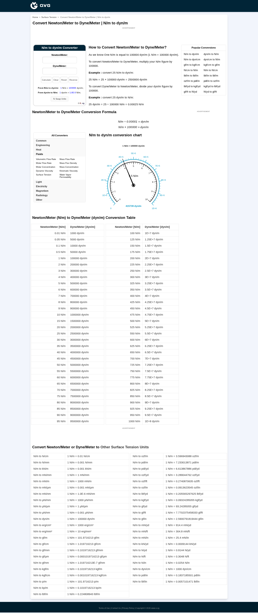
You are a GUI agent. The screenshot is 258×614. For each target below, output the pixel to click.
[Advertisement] (129, 36)
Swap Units (59, 99)
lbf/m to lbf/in (191, 75)
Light (39, 182)
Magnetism (42, 191)
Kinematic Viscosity (69, 171)
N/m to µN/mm (42, 500)
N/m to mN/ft (140, 531)
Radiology (42, 195)
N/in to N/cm (211, 70)
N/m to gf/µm (41, 556)
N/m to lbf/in (140, 581)
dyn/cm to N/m (212, 59)
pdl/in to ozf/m (211, 81)
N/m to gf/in (139, 518)
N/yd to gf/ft (210, 91)
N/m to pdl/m (140, 462)
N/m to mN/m (41, 481)
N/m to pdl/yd (141, 468)
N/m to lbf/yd (140, 493)
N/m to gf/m (40, 537)
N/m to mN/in (140, 537)
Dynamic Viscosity (44, 171)
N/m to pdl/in (140, 575)
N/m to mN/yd (141, 525)
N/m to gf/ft (139, 512)
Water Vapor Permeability (65, 175)
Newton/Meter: (60, 55)
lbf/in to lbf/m (211, 75)
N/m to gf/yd (140, 506)
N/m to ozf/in (140, 487)
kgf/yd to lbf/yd (212, 86)
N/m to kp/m (40, 587)
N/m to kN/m (40, 468)
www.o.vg (155, 608)
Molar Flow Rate (44, 163)
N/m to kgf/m (41, 569)
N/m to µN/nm (41, 512)
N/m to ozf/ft (140, 481)
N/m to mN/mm (42, 475)
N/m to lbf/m (40, 594)
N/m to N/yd (140, 550)
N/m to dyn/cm (192, 59)
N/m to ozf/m (140, 456)
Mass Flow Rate (67, 159)
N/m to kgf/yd (141, 500)
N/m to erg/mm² (42, 531)
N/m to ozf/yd (141, 475)
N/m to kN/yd (140, 543)
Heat (38, 149)
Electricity (41, 186)
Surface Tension (43, 174)
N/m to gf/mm (41, 550)
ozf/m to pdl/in (192, 81)
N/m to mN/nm (42, 493)
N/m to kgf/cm (41, 575)
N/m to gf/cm (41, 543)
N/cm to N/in (191, 70)
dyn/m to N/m (211, 54)
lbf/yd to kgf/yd (192, 86)
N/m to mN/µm (42, 487)
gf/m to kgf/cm (192, 64)
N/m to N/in (139, 562)
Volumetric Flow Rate (46, 159)
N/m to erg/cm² (42, 525)
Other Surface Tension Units (124, 447)
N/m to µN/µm (41, 506)
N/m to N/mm (41, 462)
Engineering (43, 145)
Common (41, 140)
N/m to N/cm (40, 456)
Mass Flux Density (68, 163)
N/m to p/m (40, 581)
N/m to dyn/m (191, 54)
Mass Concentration (69, 167)
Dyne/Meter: (59, 66)
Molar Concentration (45, 167)
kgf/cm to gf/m (212, 64)
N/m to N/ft (139, 556)
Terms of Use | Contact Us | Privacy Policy (116, 608)
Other (39, 200)
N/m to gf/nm (41, 562)
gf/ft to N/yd (190, 91)
